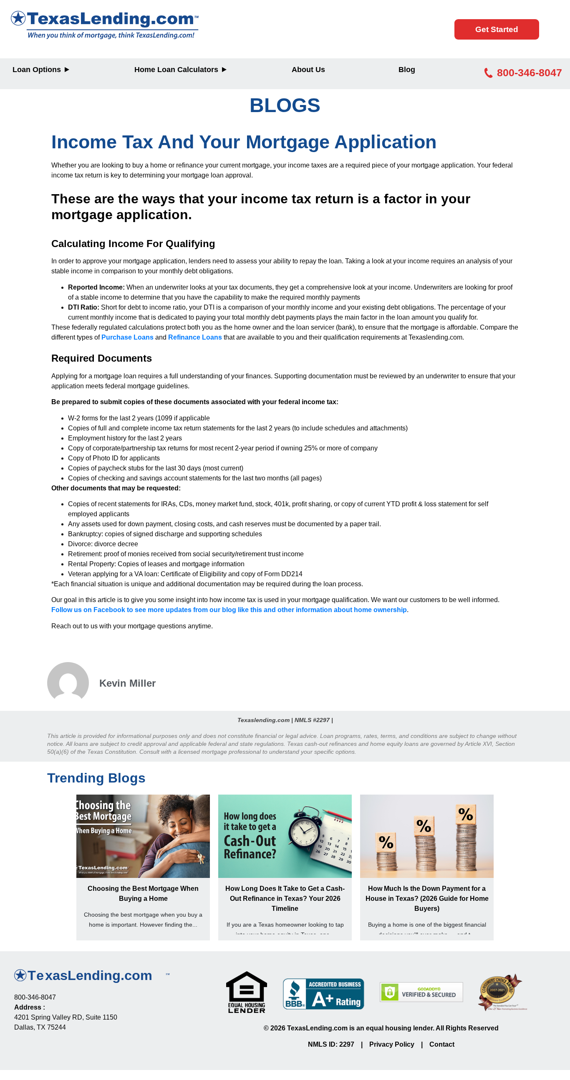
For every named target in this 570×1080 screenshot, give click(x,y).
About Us (308, 69)
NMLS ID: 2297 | (338, 1044)
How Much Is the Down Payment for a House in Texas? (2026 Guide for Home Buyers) (427, 898)
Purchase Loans (127, 337)
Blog (406, 69)
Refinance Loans (195, 337)
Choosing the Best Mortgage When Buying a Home (143, 893)
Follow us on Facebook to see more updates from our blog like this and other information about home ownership (229, 609)
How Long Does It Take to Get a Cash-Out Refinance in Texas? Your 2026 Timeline (285, 898)
